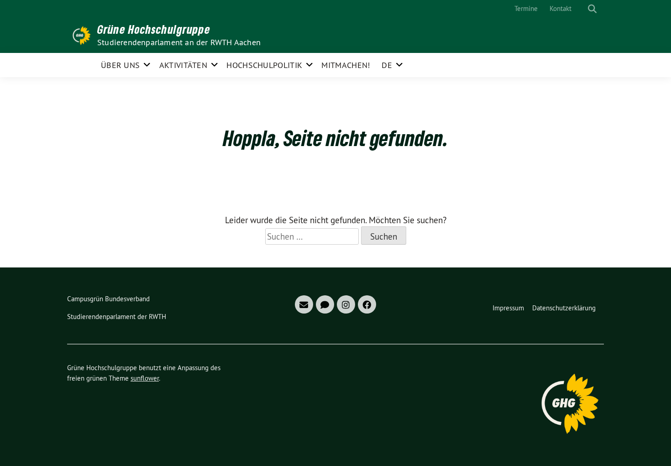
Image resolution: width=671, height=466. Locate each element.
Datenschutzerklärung (564, 308)
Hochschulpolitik (264, 65)
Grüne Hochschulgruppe (153, 29)
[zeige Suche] (592, 9)
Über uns (120, 65)
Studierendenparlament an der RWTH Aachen (179, 42)
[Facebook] (367, 304)
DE (387, 65)
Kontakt (560, 8)
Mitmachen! (345, 65)
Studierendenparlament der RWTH (116, 316)
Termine (526, 8)
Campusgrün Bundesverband (108, 298)
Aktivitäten (183, 65)
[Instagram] (346, 304)
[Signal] (325, 304)
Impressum (508, 308)
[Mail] (304, 304)
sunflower (145, 378)
